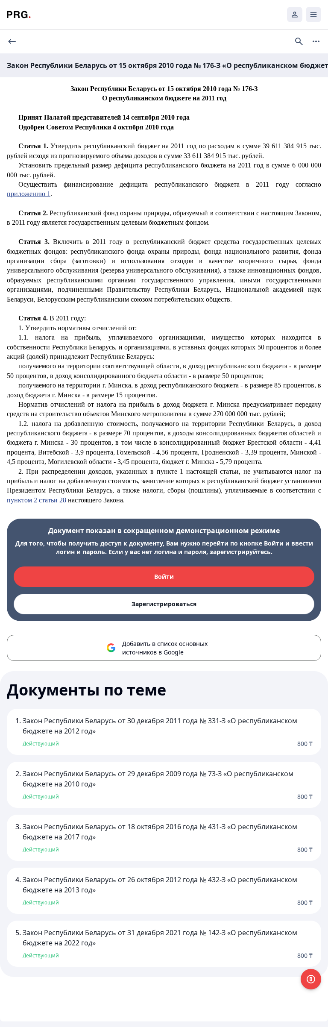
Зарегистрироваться (164, 604)
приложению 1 (28, 193)
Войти (164, 576)
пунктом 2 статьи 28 (36, 500)
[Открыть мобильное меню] (313, 14)
